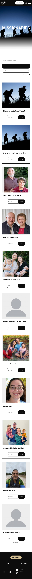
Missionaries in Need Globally (14, 111)
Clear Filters (26, 74)
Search (16, 66)
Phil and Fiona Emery (11, 237)
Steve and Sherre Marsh (12, 195)
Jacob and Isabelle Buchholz (14, 448)
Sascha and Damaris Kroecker (14, 322)
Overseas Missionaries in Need (14, 153)
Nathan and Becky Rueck (12, 532)
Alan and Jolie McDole (11, 279)
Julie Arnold (7, 406)
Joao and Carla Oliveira (12, 364)
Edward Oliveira (9, 490)
